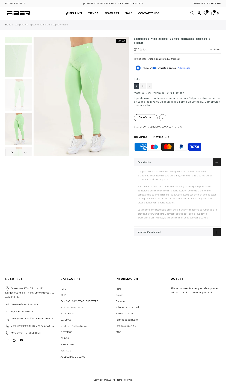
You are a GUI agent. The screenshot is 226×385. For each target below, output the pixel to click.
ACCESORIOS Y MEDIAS (73, 357)
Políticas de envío (124, 313)
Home (8, 24)
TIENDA (93, 13)
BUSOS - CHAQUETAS (72, 307)
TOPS (63, 289)
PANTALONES (67, 344)
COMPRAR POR (207, 3)
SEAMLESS (112, 13)
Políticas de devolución (127, 319)
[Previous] (39, 96)
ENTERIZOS (66, 332)
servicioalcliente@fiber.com (24, 304)
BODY (63, 295)
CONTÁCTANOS (148, 13)
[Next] (122, 96)
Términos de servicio (126, 326)
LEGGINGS (66, 319)
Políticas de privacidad (127, 307)
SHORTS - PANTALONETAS (74, 326)
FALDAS (65, 338)
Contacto (120, 301)
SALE (128, 13)
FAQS (118, 332)
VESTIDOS (66, 350)
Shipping (152, 59)
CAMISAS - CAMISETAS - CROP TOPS (79, 301)
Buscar (119, 295)
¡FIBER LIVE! (74, 13)
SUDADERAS (67, 313)
